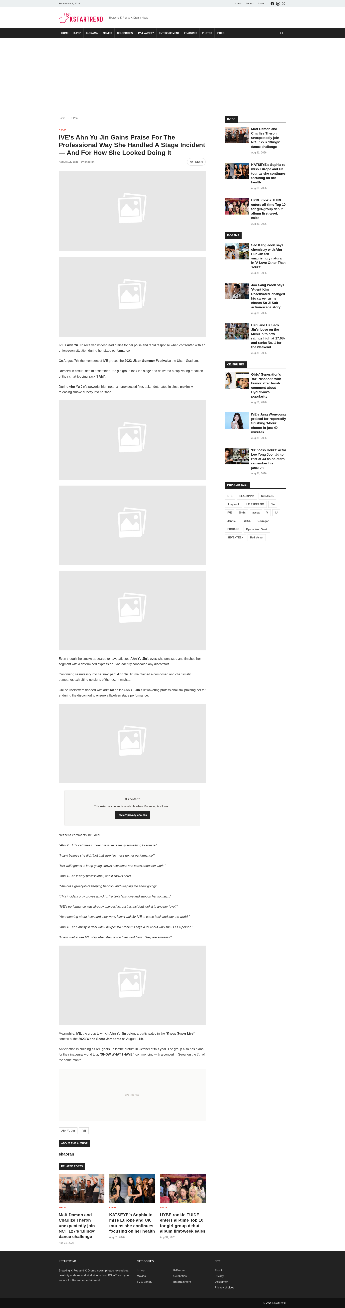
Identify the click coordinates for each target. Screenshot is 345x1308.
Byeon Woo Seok (256, 529)
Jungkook (233, 504)
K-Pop (77, 33)
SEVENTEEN (235, 537)
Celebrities (125, 33)
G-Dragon (263, 520)
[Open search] (281, 33)
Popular (250, 3)
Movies (107, 33)
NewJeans (267, 496)
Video (220, 33)
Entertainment (169, 33)
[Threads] (278, 3)
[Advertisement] (172, 74)
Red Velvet (256, 537)
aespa (256, 512)
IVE (84, 1130)
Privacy (219, 1275)
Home (64, 33)
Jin (273, 504)
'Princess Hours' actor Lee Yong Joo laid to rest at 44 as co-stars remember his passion (268, 459)
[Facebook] (272, 3)
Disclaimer (221, 1281)
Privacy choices (224, 1287)
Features (190, 33)
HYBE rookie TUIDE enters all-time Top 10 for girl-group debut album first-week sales (268, 209)
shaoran (89, 161)
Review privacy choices (132, 814)
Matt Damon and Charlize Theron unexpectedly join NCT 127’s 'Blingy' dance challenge (77, 1225)
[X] (283, 3)
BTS (230, 496)
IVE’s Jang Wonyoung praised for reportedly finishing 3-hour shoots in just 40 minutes (268, 423)
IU (276, 512)
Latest (239, 3)
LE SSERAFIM (255, 504)
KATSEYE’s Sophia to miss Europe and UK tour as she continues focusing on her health (268, 173)
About (261, 3)
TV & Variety (146, 33)
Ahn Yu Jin (68, 1130)
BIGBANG (233, 529)
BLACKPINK (246, 496)
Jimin (242, 512)
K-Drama (92, 33)
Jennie (231, 520)
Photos (207, 33)
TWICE (246, 520)
